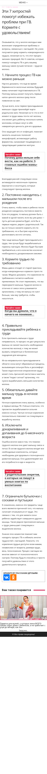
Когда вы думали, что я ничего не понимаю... (21, 312)
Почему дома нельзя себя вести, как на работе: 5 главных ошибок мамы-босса (22, 163)
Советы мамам (12, 7)
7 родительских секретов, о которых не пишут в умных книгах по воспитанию (22, 480)
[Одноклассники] (13, 577)
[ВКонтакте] (6, 577)
